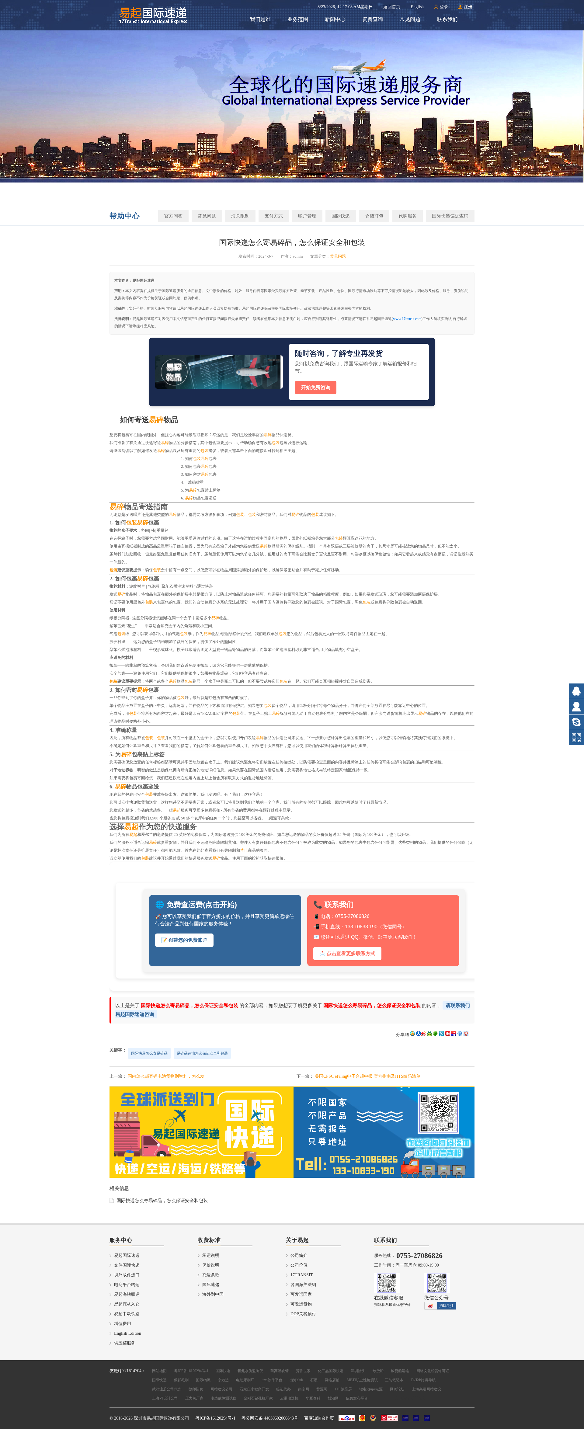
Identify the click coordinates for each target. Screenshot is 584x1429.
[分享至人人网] (418, 1034)
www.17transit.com (407, 319)
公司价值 (299, 1265)
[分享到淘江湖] (447, 1034)
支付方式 (274, 216)
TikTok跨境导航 (423, 1380)
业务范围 (297, 19)
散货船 (378, 1371)
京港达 (223, 1380)
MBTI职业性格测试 (362, 1380)
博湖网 (333, 1398)
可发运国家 (301, 1294)
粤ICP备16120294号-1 (191, 1371)
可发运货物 (301, 1304)
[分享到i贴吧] (453, 1034)
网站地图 (159, 1371)
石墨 (314, 1380)
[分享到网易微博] (466, 1034)
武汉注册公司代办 (166, 1389)
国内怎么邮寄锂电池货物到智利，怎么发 (166, 1076)
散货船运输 (400, 1371)
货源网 (321, 1389)
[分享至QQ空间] (412, 1034)
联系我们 (447, 19)
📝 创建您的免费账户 (184, 940)
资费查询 (372, 19)
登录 (444, 7)
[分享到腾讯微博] (441, 1034)
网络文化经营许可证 (432, 1371)
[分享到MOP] (429, 1034)
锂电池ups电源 (371, 1389)
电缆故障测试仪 (223, 1398)
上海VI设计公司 (165, 1398)
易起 (177, 810)
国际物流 (203, 1380)
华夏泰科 (313, 1398)
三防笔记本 (394, 1380)
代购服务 (407, 216)
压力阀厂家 (194, 1398)
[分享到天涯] (459, 1034)
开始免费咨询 (315, 387)
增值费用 (122, 1323)
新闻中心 (335, 19)
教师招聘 (196, 1389)
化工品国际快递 (330, 1371)
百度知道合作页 (319, 1418)
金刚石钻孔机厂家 (258, 1398)
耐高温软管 (279, 1371)
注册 (468, 7)
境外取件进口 (127, 1275)
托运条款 (210, 1275)
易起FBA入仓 (126, 1304)
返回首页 (391, 7)
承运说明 (210, 1255)
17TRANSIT (301, 1275)
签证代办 (283, 1389)
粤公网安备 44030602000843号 (270, 1418)
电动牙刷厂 (245, 1380)
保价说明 (210, 1265)
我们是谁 (260, 19)
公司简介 (299, 1255)
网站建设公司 (221, 1389)
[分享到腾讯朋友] (435, 1034)
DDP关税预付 (303, 1314)
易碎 (156, 420)
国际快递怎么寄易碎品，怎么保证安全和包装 (162, 1200)
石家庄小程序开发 (254, 1389)
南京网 (303, 1389)
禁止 (244, 850)
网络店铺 (332, 1380)
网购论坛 (397, 1389)
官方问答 (173, 216)
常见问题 (410, 19)
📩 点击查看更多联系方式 (347, 953)
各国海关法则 (303, 1284)
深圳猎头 (358, 1371)
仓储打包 (374, 216)
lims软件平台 (272, 1380)
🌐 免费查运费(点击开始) (196, 904)
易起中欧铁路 (127, 1314)
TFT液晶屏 (343, 1389)
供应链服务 (124, 1343)
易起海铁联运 (127, 1294)
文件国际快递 (127, 1265)
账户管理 (307, 216)
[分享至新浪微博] (423, 1034)
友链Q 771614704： (127, 1370)
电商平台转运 (127, 1284)
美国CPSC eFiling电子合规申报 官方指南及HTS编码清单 (367, 1076)
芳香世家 (303, 1371)
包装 (276, 442)
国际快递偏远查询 (450, 216)
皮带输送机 (289, 1398)
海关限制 (240, 216)
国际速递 (210, 1284)
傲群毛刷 (181, 1380)
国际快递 (341, 216)
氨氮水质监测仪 (250, 1371)
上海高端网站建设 (426, 1389)
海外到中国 (213, 1294)
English (417, 7)
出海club (296, 1380)
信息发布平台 (357, 1398)
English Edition (127, 1333)
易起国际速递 (127, 1255)
